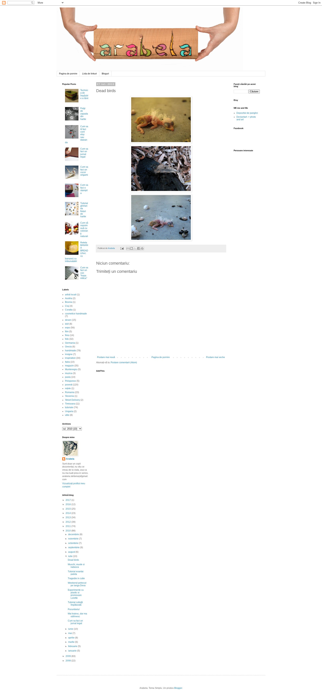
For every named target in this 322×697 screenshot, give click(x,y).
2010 (68, 530)
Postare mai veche (215, 357)
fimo (67, 335)
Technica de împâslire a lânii (84, 94)
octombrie (73, 543)
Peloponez (70, 381)
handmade (70, 350)
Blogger (178, 688)
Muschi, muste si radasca (76, 565)
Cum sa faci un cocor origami (84, 171)
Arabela (70, 459)
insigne (68, 354)
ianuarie (72, 650)
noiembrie (73, 538)
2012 (68, 522)
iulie (70, 556)
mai (70, 633)
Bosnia (68, 302)
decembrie (74, 534)
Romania (69, 392)
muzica (68, 373)
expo (67, 327)
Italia (67, 362)
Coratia (68, 309)
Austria (68, 298)
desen (68, 320)
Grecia (68, 346)
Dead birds (73, 560)
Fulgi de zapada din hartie (84, 113)
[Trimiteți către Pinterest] (142, 248)
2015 (68, 509)
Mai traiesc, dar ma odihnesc (77, 615)
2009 (68, 656)
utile (67, 415)
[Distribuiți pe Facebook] (139, 248)
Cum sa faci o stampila (84, 189)
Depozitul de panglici (247, 113)
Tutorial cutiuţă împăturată (75, 603)
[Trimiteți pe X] (135, 248)
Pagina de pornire (68, 73)
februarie (73, 646)
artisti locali (70, 294)
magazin (69, 365)
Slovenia (69, 396)
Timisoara (70, 403)
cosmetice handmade (76, 313)
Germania (70, 343)
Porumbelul (74, 609)
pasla (68, 377)
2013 (68, 517)
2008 (68, 660)
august (72, 552)
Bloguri (105, 73)
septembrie (74, 547)
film (67, 331)
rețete (68, 388)
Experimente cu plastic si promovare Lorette (76, 594)
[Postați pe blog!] (131, 248)
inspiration (70, 358)
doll (67, 324)
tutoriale (69, 407)
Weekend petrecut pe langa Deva (77, 584)
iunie (71, 629)
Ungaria (69, 411)
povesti (68, 384)
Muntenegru (71, 369)
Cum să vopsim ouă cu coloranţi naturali (84, 230)
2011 (68, 526)
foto (67, 339)
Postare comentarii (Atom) (124, 362)
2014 (68, 513)
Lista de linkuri (89, 73)
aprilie (71, 637)
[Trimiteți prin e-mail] (128, 248)
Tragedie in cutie (76, 578)
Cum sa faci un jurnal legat (84, 152)
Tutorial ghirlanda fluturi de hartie (84, 210)
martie (71, 642)
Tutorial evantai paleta (75, 572)
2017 (68, 500)
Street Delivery (72, 400)
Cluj (67, 306)
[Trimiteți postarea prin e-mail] (121, 248)
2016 (68, 504)
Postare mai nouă (106, 357)
